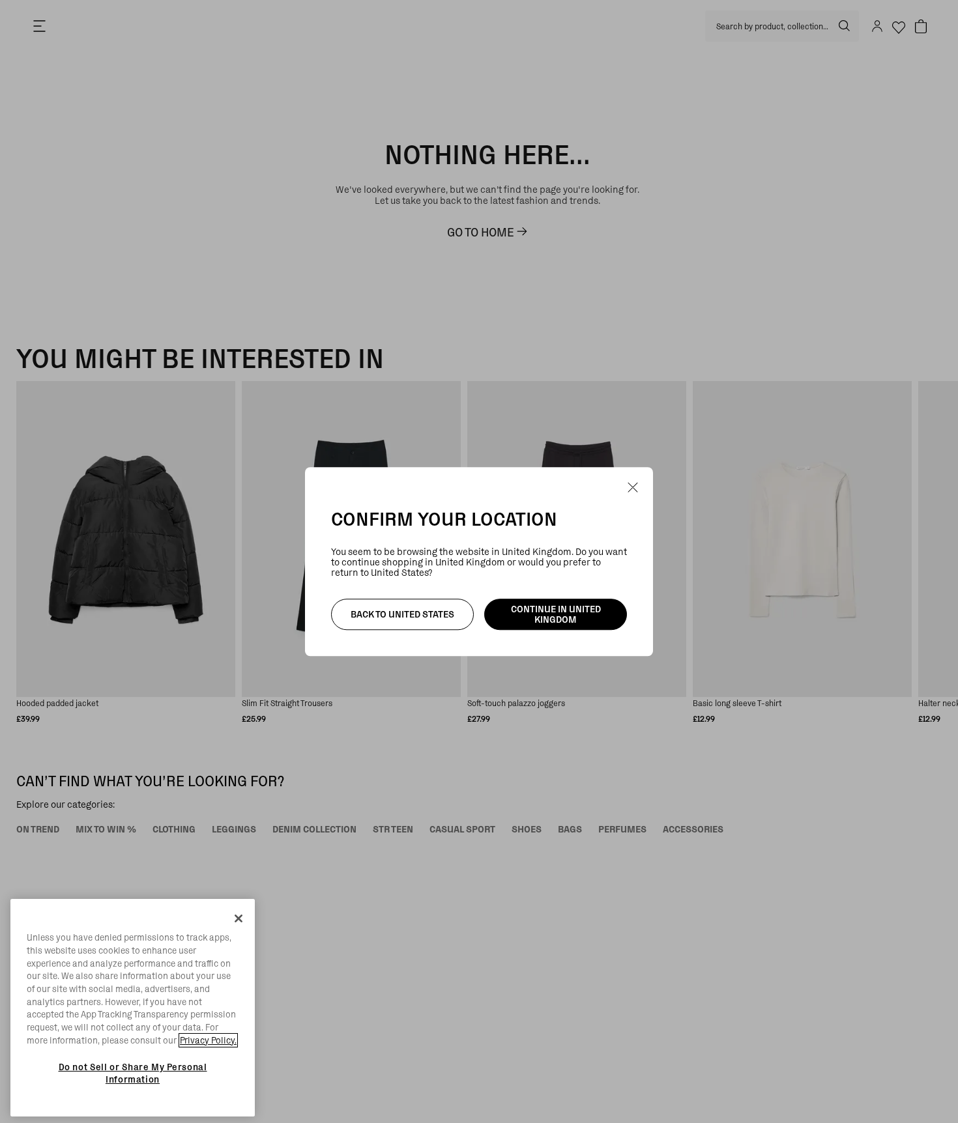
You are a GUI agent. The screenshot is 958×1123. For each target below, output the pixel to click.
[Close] (238, 918)
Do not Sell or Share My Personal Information (133, 1073)
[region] (132, 1007)
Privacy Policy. (208, 1040)
